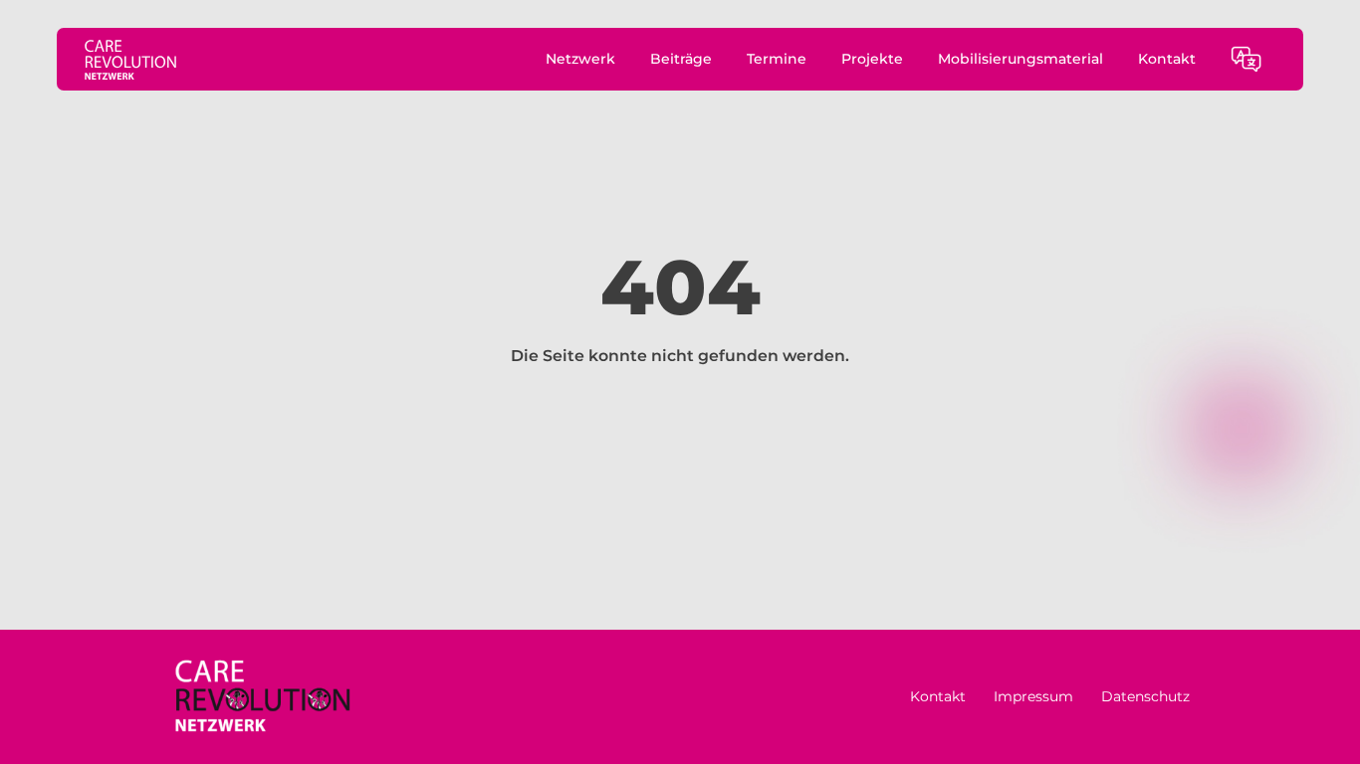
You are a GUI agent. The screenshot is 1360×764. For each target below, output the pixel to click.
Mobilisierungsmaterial (1020, 59)
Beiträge (681, 59)
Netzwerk (580, 59)
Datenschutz (1145, 696)
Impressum (1033, 696)
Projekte (872, 59)
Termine (776, 59)
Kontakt (1167, 59)
